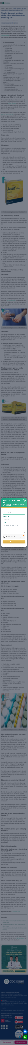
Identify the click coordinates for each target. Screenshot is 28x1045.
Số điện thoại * (6, 516)
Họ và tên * (5, 510)
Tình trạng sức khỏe (8, 522)
